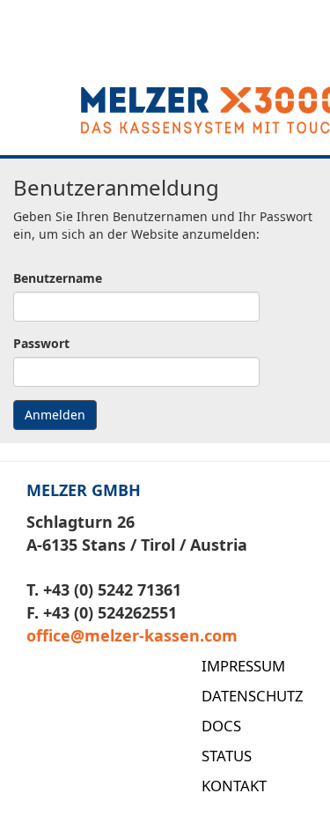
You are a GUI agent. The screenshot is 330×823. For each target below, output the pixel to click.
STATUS (227, 755)
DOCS (221, 725)
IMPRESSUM (243, 666)
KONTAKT (234, 785)
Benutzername (57, 278)
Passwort (41, 343)
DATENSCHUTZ (253, 696)
